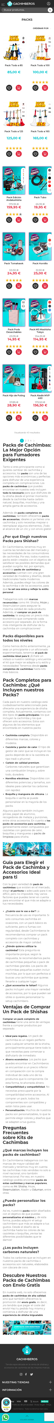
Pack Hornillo (40, 263)
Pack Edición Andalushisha (13, 198)
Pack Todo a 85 (14, 65)
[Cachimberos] (22, 3)
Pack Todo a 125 (14, 131)
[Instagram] (21, 1375)
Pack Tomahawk (13, 263)
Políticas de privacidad (22, 1404)
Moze (43, 602)
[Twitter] (31, 1375)
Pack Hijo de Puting (14, 395)
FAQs (48, 1404)
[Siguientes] (34, 441)
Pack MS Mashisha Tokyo (40, 330)
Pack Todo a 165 (40, 131)
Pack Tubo (40, 197)
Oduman (37, 1189)
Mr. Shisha (20, 1186)
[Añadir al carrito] (19, 88)
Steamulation (11, 1189)
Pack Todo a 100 (40, 65)
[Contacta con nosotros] (27, 1327)
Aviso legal (39, 1404)
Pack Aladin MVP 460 (40, 396)
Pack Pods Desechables (13, 330)
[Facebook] (26, 1375)
